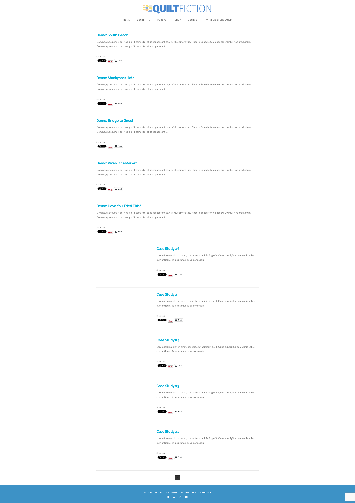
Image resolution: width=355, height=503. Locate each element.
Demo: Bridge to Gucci (114, 120)
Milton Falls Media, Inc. (153, 492)
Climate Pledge (204, 492)
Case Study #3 (167, 386)
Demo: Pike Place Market (116, 163)
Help (194, 492)
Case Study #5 (167, 294)
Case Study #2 (167, 431)
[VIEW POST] (124, 265)
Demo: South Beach (112, 35)
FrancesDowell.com (174, 492)
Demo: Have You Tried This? (118, 206)
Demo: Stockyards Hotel (116, 78)
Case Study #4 (167, 340)
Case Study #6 (167, 249)
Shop (187, 492)
